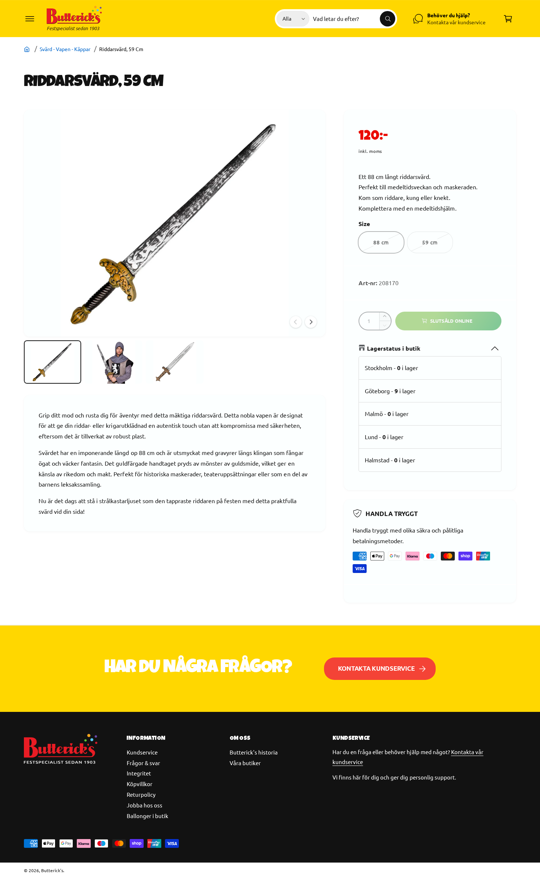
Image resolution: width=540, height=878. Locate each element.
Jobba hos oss (144, 805)
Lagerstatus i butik (393, 348)
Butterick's (52, 870)
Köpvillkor (139, 783)
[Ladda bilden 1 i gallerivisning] (52, 361)
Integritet (139, 773)
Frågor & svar (143, 762)
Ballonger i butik (147, 815)
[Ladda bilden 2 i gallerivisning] (113, 361)
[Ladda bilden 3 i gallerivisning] (174, 361)
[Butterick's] (28, 49)
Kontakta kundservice (376, 668)
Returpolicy (141, 794)
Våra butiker (245, 762)
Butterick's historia (254, 752)
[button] (29, 18)
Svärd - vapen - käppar (65, 49)
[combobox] (354, 18)
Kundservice (142, 752)
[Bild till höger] (311, 322)
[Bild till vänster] (296, 322)
